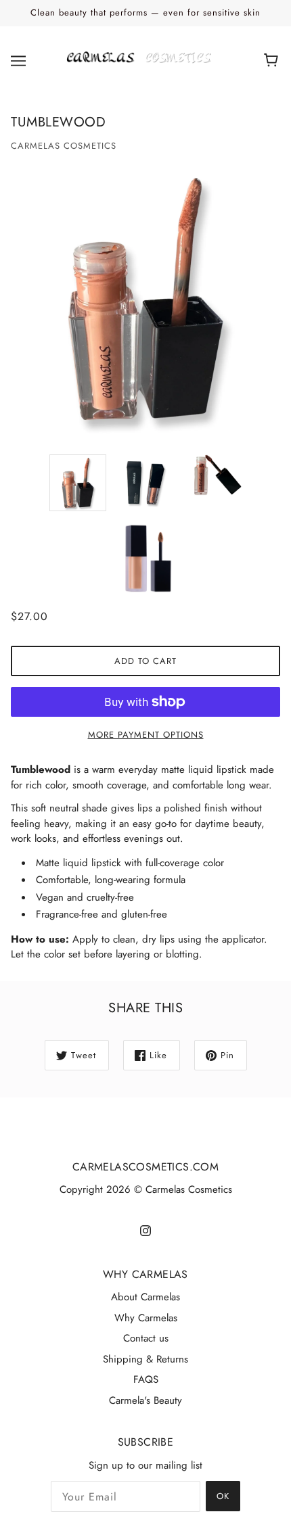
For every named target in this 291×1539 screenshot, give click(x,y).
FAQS (145, 1379)
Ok (223, 1496)
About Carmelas (145, 1296)
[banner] (143, 59)
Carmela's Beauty (145, 1400)
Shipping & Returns (145, 1359)
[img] (145, 1229)
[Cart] (273, 61)
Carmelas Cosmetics (63, 145)
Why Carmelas (145, 1317)
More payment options (146, 734)
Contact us (146, 1338)
